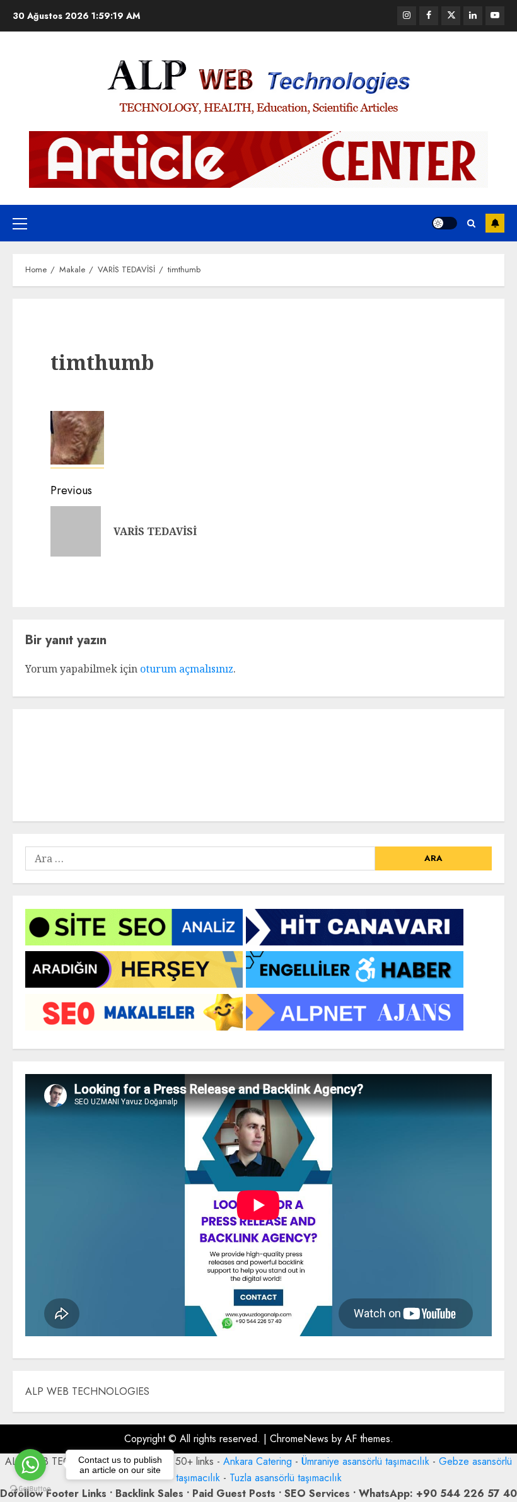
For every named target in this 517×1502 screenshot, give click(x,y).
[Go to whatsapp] (30, 1465)
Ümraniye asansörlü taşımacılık (365, 1461)
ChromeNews (299, 1438)
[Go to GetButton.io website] (30, 1489)
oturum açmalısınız (186, 669)
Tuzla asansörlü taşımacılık (285, 1477)
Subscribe (494, 223)
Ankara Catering (257, 1461)
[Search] (471, 223)
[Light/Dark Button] (444, 223)
